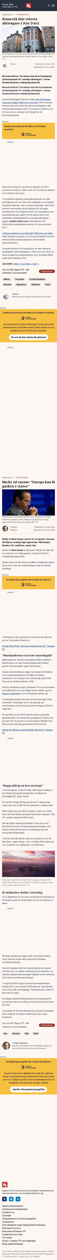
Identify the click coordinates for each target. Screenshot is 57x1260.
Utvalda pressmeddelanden (15, 1209)
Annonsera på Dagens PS (14, 1231)
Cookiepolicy (8, 1222)
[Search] (49, 5)
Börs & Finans (22, 477)
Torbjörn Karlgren (20, 1043)
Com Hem (19, 279)
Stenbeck (36, 285)
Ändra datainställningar (12, 1244)
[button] (28, 864)
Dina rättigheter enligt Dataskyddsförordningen (23, 1225)
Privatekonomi (23, 14)
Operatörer (21, 285)
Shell (36, 1034)
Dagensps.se (7, 14)
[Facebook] (4, 1199)
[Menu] (53, 5)
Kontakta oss (8, 1212)
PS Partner (7, 1237)
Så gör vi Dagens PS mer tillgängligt (19, 1241)
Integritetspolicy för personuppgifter (19, 1218)
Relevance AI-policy (11, 1228)
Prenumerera (47, 271)
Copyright (6, 1215)
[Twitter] (11, 1199)
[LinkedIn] (18, 1199)
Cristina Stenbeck (37, 279)
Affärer (7, 279)
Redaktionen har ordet (12, 1234)
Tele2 (47, 285)
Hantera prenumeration (12, 1206)
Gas (5, 1034)
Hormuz (16, 1034)
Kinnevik (7, 285)
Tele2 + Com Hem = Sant (26, 264)
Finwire (15, 294)
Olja (26, 1034)
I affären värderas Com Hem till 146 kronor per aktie (27, 233)
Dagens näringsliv (11, 693)
